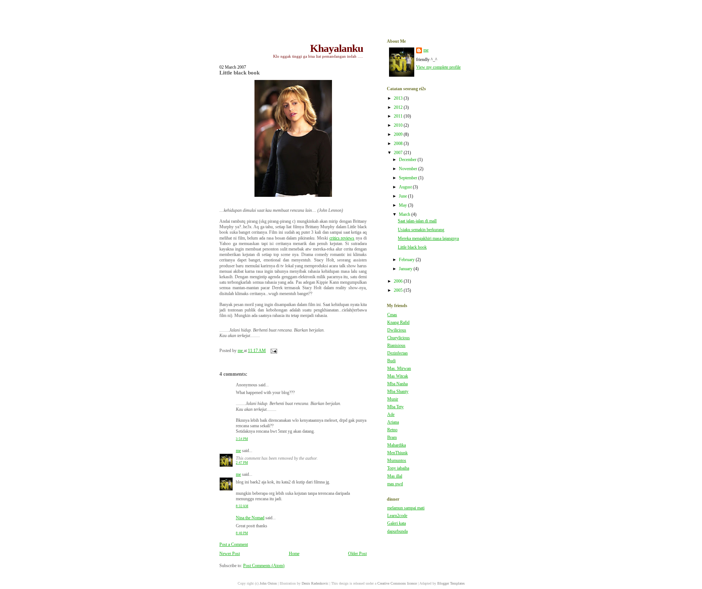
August (406, 187)
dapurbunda (397, 531)
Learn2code (397, 515)
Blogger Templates (451, 583)
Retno (392, 430)
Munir (392, 399)
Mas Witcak (397, 376)
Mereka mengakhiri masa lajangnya (428, 238)
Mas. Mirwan (399, 368)
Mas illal (394, 476)
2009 (399, 134)
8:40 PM (242, 533)
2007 (399, 152)
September (408, 178)
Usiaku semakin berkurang (421, 229)
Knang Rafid (398, 322)
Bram (392, 437)
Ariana (393, 422)
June (403, 196)
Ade (391, 414)
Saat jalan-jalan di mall (417, 221)
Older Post (357, 553)
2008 (399, 143)
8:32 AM (242, 506)
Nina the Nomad (250, 518)
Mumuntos (396, 460)
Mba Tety (395, 407)
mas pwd (395, 484)
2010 (399, 125)
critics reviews (342, 238)
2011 (399, 116)
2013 (399, 98)
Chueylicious (398, 338)
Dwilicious (396, 330)
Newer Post (229, 553)
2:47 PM (242, 462)
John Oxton (268, 583)
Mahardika (396, 445)
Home (294, 553)
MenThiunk (397, 453)
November (408, 169)
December (408, 159)
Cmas (392, 315)
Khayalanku (336, 48)
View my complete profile (438, 67)
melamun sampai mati (405, 508)
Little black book (412, 247)
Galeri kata (396, 523)
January (406, 269)
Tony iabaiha (398, 468)
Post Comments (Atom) (263, 565)
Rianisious (396, 345)
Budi (391, 361)
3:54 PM (242, 439)
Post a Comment (233, 544)
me (238, 450)
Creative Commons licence (397, 583)
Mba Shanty (397, 391)
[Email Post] (273, 350)
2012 (399, 107)
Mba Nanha (397, 384)
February (407, 259)
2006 (399, 281)
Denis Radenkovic (315, 583)
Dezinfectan (397, 353)
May (403, 205)
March (405, 214)
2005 (399, 290)
